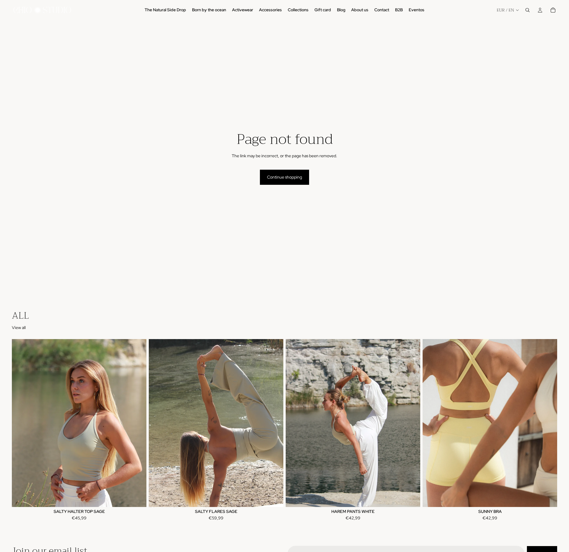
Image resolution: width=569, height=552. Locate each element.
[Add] (411, 497)
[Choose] (137, 497)
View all (19, 327)
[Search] (527, 10)
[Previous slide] (21, 423)
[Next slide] (137, 423)
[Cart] (553, 10)
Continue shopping (284, 177)
